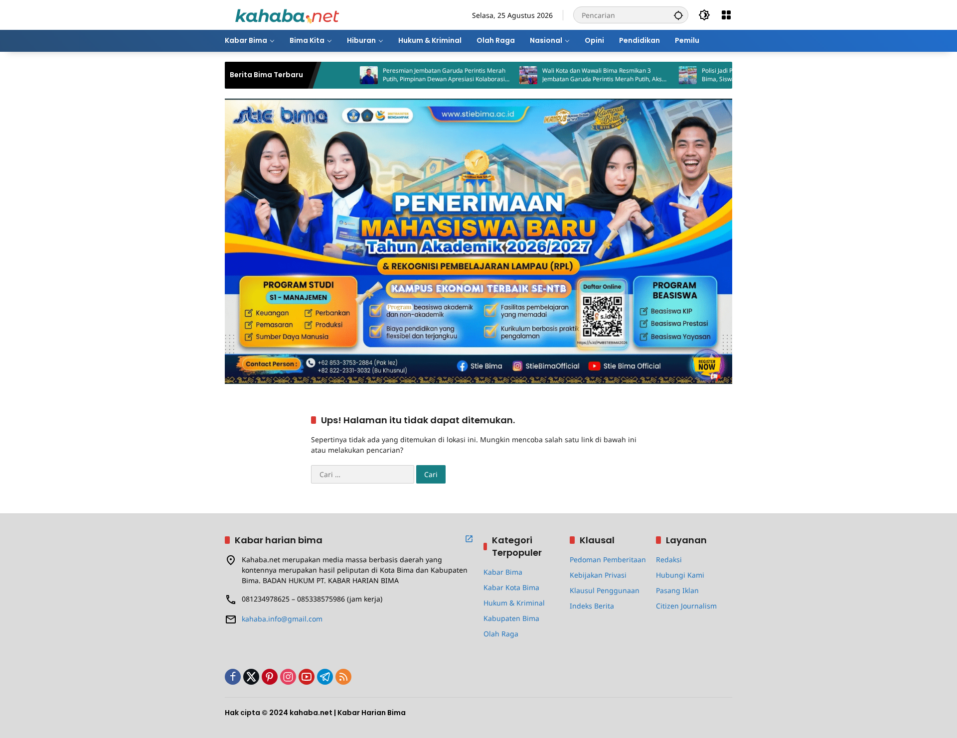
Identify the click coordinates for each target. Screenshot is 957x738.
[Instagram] (288, 677)
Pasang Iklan (677, 590)
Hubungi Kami (680, 575)
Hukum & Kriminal (514, 603)
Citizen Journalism (686, 606)
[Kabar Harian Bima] (287, 14)
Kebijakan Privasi (598, 575)
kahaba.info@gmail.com (282, 618)
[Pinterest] (270, 677)
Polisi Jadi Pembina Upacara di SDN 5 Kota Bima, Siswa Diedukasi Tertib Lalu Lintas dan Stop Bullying (729, 75)
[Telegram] (325, 677)
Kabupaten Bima (511, 618)
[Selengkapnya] (469, 538)
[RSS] (343, 677)
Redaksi (669, 559)
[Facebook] (233, 677)
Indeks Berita (592, 606)
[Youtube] (307, 677)
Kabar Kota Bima (511, 587)
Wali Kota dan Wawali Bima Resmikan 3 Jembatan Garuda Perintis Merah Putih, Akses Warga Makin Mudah (571, 75)
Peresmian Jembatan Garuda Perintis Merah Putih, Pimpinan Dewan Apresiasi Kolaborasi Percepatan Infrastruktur (410, 75)
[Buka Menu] (726, 15)
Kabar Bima (502, 572)
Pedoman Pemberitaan (608, 559)
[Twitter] (251, 677)
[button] (678, 14)
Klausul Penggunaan (604, 590)
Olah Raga (500, 633)
